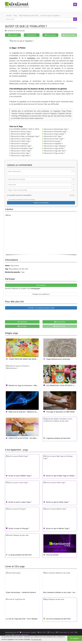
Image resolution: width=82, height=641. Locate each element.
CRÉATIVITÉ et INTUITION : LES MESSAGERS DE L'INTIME (30, 438)
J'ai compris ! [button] (74, 638)
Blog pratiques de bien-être (18, 269)
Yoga (14, 48)
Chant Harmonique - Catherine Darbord (21, 592)
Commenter (32, 35)
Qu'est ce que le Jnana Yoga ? (19, 502)
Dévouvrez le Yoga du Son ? (54, 153)
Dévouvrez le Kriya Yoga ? (20, 153)
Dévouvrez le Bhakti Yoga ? (21, 134)
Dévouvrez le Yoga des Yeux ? (55, 151)
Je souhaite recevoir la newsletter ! (19, 195)
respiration (13, 58)
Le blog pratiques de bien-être (20, 555)
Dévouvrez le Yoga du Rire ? (54, 148)
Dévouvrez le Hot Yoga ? (53, 136)
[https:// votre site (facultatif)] (41, 190)
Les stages (13, 35)
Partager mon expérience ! (41, 294)
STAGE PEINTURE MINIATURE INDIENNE (24, 359)
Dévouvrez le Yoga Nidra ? (21, 156)
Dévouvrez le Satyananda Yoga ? (56, 129)
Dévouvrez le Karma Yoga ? (21, 131)
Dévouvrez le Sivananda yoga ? (55, 131)
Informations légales (29, 632)
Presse (52, 632)
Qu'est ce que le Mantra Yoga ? (58, 528)
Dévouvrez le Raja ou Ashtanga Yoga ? (25, 136)
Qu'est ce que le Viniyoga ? (19, 528)
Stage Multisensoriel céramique (58, 359)
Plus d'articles (51, 35)
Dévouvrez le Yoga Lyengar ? (55, 134)
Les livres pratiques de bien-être (58, 619)
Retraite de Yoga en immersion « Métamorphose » (28, 385)
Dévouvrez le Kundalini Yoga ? (22, 148)
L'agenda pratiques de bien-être (58, 438)
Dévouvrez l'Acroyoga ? (52, 141)
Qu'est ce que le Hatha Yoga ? (57, 502)
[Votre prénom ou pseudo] (41, 179)
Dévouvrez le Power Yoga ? (54, 139)
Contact (8, 635)
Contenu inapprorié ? (21, 635)
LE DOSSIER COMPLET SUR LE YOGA (24, 129)
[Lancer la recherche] (75, 19)
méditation (31, 58)
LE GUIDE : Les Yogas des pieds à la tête (41, 308)
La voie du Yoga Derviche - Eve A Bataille (21, 619)
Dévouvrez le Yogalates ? (53, 143)
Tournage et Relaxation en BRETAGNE (60, 412)
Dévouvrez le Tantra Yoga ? (21, 151)
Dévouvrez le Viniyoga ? (20, 143)
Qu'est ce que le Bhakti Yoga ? (20, 476)
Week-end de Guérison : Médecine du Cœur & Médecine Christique (33, 412)
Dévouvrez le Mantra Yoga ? (21, 146)
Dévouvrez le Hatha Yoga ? (21, 141)
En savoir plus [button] (36, 639)
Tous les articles (52, 555)
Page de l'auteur (69, 35)
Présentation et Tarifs (66, 632)
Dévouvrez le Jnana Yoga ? (21, 139)
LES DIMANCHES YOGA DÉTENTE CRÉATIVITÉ (64, 385)
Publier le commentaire (41, 203)
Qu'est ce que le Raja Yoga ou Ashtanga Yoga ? (64, 476)
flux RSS (43, 632)
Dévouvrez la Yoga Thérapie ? (55, 146)
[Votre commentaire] (41, 173)
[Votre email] (41, 184)
